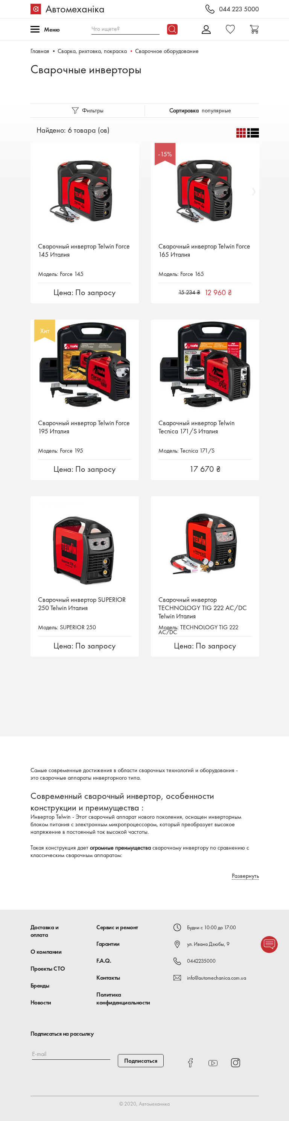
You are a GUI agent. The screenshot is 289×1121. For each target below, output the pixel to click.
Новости (40, 1002)
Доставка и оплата (44, 931)
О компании (46, 952)
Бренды (39, 985)
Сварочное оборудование (167, 51)
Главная (39, 51)
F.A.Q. (103, 961)
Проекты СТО (47, 969)
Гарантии (108, 944)
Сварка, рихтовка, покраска (92, 51)
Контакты (108, 978)
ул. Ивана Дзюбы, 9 (208, 944)
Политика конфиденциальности (123, 998)
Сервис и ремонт (117, 927)
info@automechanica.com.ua (216, 977)
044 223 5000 (239, 9)
